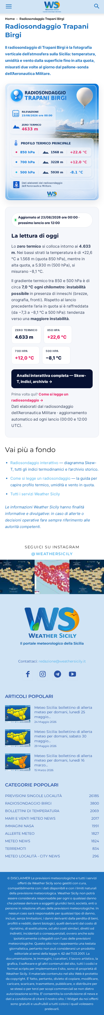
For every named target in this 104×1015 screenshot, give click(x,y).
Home (10, 19)
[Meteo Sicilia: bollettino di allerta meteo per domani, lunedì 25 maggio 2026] (17, 714)
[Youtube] (72, 676)
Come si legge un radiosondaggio (40, 478)
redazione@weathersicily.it (62, 661)
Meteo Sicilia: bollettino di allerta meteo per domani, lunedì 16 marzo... (63, 760)
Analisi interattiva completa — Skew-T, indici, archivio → (51, 378)
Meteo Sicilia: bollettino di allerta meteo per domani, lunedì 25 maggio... (63, 712)
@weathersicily (52, 553)
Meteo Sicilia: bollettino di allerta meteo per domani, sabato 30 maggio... (63, 736)
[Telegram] (58, 676)
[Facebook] (28, 676)
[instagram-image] (17, 577)
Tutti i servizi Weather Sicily (35, 494)
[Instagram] (43, 676)
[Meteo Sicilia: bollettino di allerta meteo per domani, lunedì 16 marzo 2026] (17, 762)
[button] (9, 7)
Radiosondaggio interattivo (34, 462)
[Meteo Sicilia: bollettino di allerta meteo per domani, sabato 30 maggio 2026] (17, 738)
